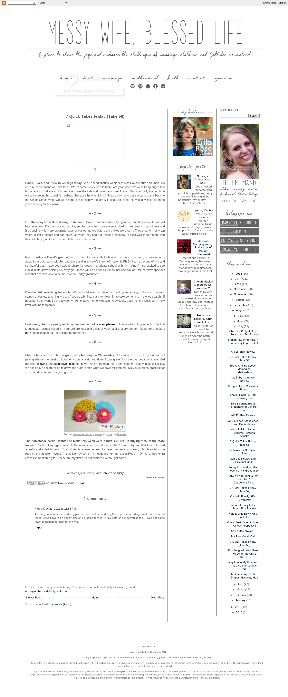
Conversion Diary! (113, 473)
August (240, 310)
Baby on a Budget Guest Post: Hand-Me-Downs (243, 332)
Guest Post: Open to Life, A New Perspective (243, 524)
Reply (38, 527)
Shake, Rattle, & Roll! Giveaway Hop (243, 396)
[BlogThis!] (32, 483)
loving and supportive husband (59, 363)
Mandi (109, 435)
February (241, 595)
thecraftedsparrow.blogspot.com (87, 435)
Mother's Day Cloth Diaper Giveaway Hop (244, 576)
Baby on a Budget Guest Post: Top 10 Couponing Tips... (243, 479)
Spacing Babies (203, 210)
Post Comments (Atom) (56, 604)
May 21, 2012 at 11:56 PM (59, 508)
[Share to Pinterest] (43, 483)
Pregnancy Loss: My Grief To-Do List (203, 319)
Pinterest (122, 434)
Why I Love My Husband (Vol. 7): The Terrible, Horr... (243, 565)
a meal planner (106, 324)
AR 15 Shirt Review (243, 351)
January (240, 600)
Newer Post (33, 597)
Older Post (157, 597)
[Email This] (29, 483)
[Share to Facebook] (40, 483)
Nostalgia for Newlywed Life (242, 451)
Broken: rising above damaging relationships (243, 369)
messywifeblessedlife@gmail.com (46, 591)
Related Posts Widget (155, 477)
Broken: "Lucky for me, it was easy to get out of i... (243, 343)
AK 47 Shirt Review (243, 415)
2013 (238, 279)
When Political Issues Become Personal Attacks (243, 433)
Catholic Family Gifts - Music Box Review (243, 506)
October (240, 299)
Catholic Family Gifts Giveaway (243, 498)
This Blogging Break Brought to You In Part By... (244, 407)
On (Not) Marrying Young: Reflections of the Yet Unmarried (203, 247)
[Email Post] (81, 483)
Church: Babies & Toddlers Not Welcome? (203, 285)
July (241, 315)
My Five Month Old (243, 536)
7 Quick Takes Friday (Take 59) (243, 358)
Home (95, 597)
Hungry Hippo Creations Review (243, 388)
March (240, 589)
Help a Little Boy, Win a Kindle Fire (243, 515)
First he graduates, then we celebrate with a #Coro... (243, 554)
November (241, 294)
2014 (239, 273)
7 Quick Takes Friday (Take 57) (243, 489)
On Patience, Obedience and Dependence (243, 422)
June (240, 321)
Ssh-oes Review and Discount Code (243, 460)
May (241, 326)
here (28, 332)
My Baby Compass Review (243, 379)
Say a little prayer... (243, 530)
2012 (238, 284)
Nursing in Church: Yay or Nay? (203, 179)
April (241, 584)
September (241, 305)
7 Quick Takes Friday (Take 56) (243, 543)
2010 (239, 612)
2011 (238, 606)
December (241, 289)
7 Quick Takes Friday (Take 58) (243, 443)
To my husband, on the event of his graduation (244, 469)
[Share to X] (36, 483)
